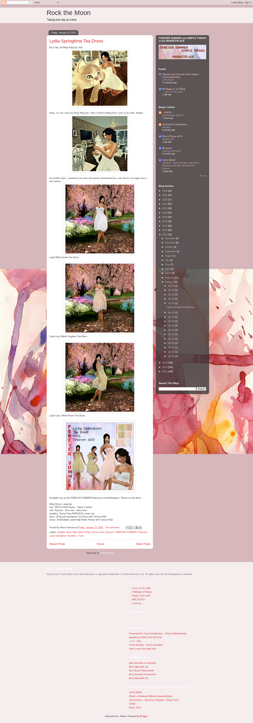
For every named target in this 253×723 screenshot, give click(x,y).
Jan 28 (171, 294)
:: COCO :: (167, 112)
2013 (165, 367)
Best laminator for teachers (142, 663)
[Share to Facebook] (137, 527)
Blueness (167, 148)
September (171, 251)
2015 (165, 234)
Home (100, 544)
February (170, 277)
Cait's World (168, 160)
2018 (165, 221)
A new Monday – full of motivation (146, 645)
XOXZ (132, 704)
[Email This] (127, 527)
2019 (165, 217)
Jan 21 (171, 312)
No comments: (113, 527)
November (170, 242)
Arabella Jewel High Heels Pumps (74, 532)
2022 (165, 204)
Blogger (143, 716)
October (169, 247)
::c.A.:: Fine (135, 641)
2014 (165, 362)
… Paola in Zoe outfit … (141, 595)
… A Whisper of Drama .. (141, 592)
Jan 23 (171, 303)
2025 (165, 195)
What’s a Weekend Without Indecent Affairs (150, 696)
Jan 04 (171, 347)
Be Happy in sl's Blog (173, 89)
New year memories (171, 151)
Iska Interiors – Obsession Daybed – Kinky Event (153, 700)
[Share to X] (133, 527)
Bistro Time (135, 707)
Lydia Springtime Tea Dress (76, 41)
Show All (202, 176)
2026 (165, 191)
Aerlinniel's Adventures (174, 124)
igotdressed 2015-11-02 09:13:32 (145, 637)
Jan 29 (171, 290)
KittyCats (142, 532)
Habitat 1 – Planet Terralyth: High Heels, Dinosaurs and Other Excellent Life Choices (181, 166)
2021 (165, 208)
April (167, 269)
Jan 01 (171, 356)
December (170, 238)
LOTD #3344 (168, 80)
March (168, 273)
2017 (165, 226)
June (168, 264)
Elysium (110, 532)
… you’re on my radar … (173, 92)
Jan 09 (171, 343)
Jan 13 (171, 334)
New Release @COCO (173, 115)
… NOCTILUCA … (138, 599)
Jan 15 (171, 330)
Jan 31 (171, 285)
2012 (165, 371)
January (169, 282)
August (169, 255)
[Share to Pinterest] (140, 527)
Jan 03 (171, 352)
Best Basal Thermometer (141, 670)
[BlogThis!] (130, 527)
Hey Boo (166, 127)
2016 (165, 230)
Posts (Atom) (106, 553)
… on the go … (136, 603)
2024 (165, 199)
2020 (165, 212)
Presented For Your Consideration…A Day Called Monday (157, 633)
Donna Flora (98, 532)
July (167, 260)
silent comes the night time (142, 648)
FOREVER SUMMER (126, 532)
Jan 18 (171, 321)
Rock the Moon (69, 12)
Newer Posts (57, 544)
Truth (80, 535)
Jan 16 (171, 325)
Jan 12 (171, 338)
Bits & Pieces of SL (172, 136)
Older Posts (143, 544)
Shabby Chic (168, 139)
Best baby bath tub (138, 666)
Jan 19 (171, 317)
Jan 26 (171, 299)
